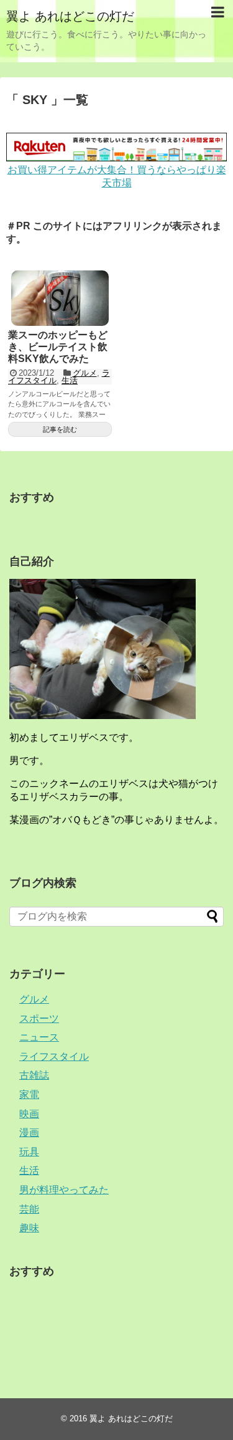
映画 (29, 1114)
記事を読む (60, 429)
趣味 (29, 1228)
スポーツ (39, 1018)
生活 (70, 380)
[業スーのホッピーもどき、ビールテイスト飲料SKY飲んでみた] (60, 297)
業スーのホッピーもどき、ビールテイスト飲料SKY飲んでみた (57, 347)
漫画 (29, 1132)
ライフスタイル (54, 1056)
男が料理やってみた (64, 1190)
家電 (29, 1094)
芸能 (29, 1209)
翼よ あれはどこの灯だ (70, 16)
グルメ (85, 373)
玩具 (29, 1152)
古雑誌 (34, 1075)
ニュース (39, 1037)
